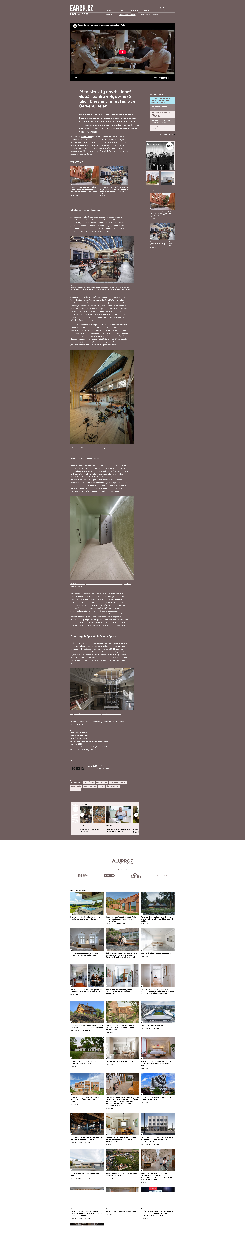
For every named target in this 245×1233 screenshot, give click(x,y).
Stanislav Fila (76, 297)
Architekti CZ (110, 14)
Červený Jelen (113, 786)
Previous (82, 815)
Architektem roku (82, 646)
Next (136, 815)
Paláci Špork (86, 137)
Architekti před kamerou (127, 14)
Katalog (121, 10)
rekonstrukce (101, 782)
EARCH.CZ (97, 766)
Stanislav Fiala (81, 735)
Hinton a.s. (86, 804)
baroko (123, 782)
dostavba (114, 782)
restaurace (76, 790)
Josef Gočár (76, 786)
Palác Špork (89, 782)
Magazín (109, 10)
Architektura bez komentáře (149, 14)
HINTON (78, 327)
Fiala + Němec (81, 732)
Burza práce (149, 10)
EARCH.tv (134, 10)
